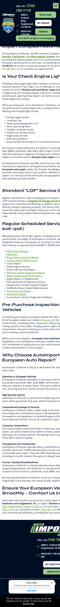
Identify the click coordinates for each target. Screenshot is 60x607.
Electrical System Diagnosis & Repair (26, 272)
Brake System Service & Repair (23, 257)
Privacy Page (28, 603)
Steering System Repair (19, 291)
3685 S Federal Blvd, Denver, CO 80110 (22, 506)
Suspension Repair (16, 294)
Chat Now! (32, 590)
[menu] (56, 5)
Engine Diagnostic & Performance (24, 275)
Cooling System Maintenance (22, 260)
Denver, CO (48, 320)
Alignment (12, 254)
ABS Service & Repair (17, 251)
